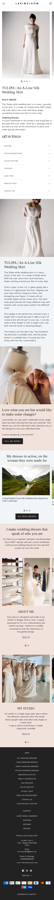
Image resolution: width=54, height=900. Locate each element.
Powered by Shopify (27, 894)
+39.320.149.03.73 (27, 859)
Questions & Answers (27, 816)
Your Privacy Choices (27, 804)
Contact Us (27, 800)
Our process (27, 783)
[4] (32, 81)
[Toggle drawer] (3, 3)
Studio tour (27, 791)
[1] (24, 81)
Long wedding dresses (27, 762)
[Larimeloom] (27, 3)
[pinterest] (31, 870)
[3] (29, 81)
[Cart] (50, 3)
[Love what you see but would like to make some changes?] (27, 375)
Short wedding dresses (27, 766)
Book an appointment (27, 795)
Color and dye (27, 787)
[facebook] (23, 870)
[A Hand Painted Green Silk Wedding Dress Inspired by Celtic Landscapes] (26, 480)
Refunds (27, 824)
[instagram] (27, 870)
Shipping (27, 820)
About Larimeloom (27, 779)
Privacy (27, 828)
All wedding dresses (27, 758)
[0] (21, 81)
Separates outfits (27, 775)
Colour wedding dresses (27, 770)
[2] (27, 81)
